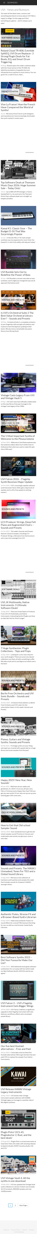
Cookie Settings (19, 1232)
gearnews (12, 2)
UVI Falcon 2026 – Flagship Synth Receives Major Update (17, 480)
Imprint (24, 1230)
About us (6, 1230)
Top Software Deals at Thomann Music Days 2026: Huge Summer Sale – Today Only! (18, 185)
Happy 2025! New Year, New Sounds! (16, 781)
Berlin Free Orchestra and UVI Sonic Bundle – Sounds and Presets (17, 696)
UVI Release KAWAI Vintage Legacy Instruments (16, 1090)
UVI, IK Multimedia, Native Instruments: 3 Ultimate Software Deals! (15, 605)
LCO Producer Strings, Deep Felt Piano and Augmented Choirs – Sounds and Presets (18, 524)
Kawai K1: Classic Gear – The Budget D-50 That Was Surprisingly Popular (16, 231)
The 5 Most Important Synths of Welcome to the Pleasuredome (18, 437)
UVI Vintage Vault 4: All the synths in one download (15, 1179)
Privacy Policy (15, 1230)
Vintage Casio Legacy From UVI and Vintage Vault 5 (17, 397)
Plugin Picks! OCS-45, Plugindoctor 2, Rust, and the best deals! (16, 1135)
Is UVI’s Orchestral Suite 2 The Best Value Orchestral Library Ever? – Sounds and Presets (17, 315)
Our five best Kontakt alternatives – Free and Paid (16, 1047)
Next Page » (23, 1205)
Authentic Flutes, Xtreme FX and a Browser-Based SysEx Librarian (18, 915)
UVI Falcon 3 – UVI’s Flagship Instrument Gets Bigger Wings (17, 1004)
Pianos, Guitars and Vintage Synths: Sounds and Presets (15, 741)
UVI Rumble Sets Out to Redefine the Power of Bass (15, 273)
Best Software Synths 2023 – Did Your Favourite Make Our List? (17, 960)
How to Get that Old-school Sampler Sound (15, 827)
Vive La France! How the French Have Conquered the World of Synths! (18, 107)
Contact (31, 1230)
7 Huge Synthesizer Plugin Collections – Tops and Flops (16, 649)
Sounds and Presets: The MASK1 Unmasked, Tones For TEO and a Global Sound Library (18, 871)
